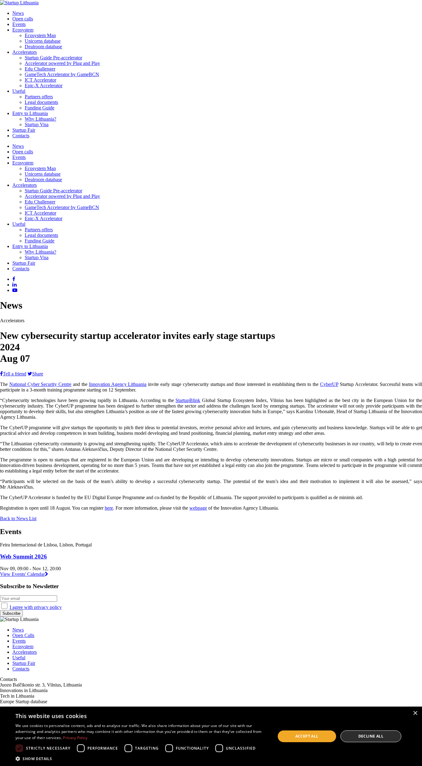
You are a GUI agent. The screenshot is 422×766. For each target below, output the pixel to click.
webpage (198, 508)
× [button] (415, 713)
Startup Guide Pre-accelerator (53, 57)
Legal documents (41, 102)
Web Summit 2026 (23, 556)
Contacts (20, 135)
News (18, 13)
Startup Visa (37, 124)
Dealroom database (43, 46)
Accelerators (24, 52)
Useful (18, 91)
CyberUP (329, 384)
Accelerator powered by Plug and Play (62, 63)
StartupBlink (187, 400)
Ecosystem (22, 29)
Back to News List (18, 518)
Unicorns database (43, 41)
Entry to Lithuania (30, 113)
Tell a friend (14, 373)
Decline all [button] (370, 736)
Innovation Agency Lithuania (118, 384)
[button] (141, 758)
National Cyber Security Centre (40, 384)
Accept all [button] (307, 736)
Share (37, 373)
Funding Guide (39, 107)
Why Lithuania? (40, 119)
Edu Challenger (40, 68)
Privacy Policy (75, 737)
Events (19, 24)
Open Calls (23, 635)
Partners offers (39, 96)
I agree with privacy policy (36, 607)
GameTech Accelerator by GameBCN (62, 74)
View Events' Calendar (22, 574)
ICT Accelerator (40, 80)
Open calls (22, 18)
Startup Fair (23, 130)
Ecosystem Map (40, 35)
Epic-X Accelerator (43, 85)
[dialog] (211, 736)
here (109, 508)
